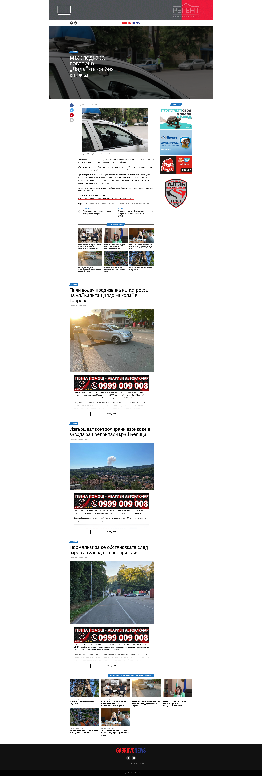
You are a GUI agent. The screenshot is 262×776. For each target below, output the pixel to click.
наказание (113, 204)
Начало (120, 764)
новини (122, 204)
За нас (127, 764)
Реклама (134, 764)
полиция (129, 204)
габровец (104, 204)
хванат (146, 204)
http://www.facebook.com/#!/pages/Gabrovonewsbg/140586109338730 (106, 198)
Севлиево (138, 204)
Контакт (142, 764)
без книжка (95, 204)
